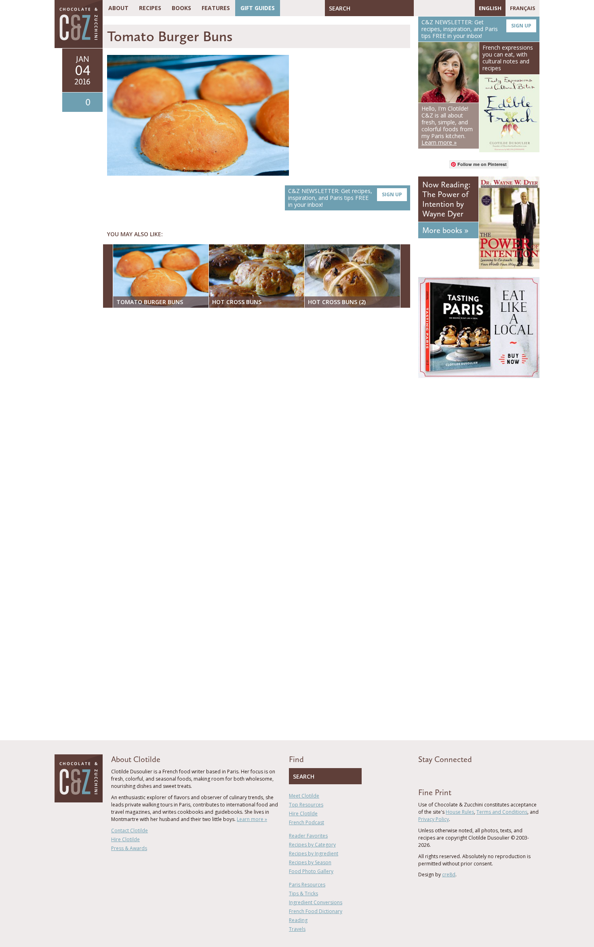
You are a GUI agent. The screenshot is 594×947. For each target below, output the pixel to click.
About (118, 8)
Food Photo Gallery (311, 871)
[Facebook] (419, 8)
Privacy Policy (433, 819)
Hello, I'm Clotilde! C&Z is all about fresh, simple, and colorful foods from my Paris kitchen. (447, 125)
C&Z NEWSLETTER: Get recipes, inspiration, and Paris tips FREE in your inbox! (345, 197)
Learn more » (252, 819)
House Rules (460, 811)
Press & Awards (129, 848)
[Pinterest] (443, 8)
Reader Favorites (308, 835)
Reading (298, 920)
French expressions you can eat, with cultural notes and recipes (507, 57)
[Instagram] (455, 8)
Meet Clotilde (304, 795)
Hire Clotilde (125, 839)
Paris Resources (307, 884)
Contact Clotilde (129, 830)
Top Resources (306, 804)
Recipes (150, 8)
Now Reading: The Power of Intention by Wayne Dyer (446, 199)
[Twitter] (431, 8)
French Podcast (306, 822)
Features (216, 8)
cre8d (448, 874)
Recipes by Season (310, 862)
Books (181, 8)
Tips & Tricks (303, 893)
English (490, 8)
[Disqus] (258, 418)
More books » (445, 230)
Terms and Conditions (501, 811)
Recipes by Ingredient (313, 853)
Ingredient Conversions (315, 902)
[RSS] (466, 8)
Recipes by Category (312, 844)
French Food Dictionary (315, 911)
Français (522, 8)
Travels (297, 929)
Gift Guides (257, 8)
